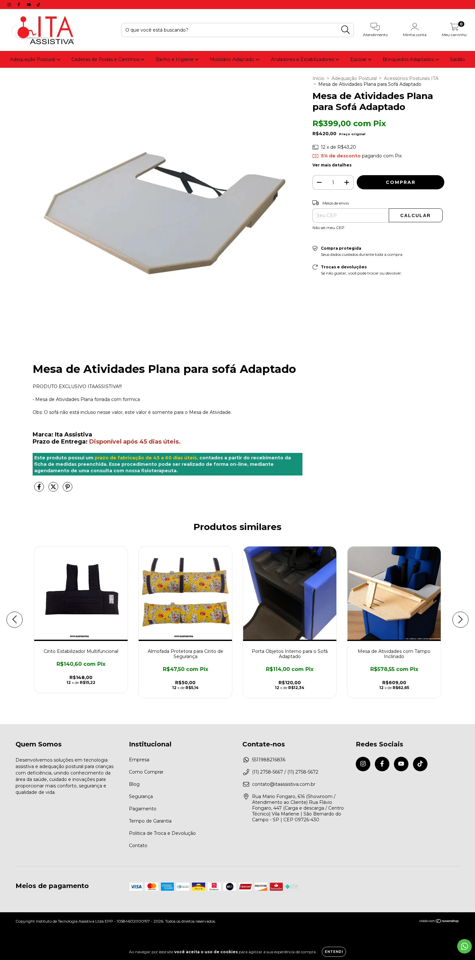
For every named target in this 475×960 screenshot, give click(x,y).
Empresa (139, 760)
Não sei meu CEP (328, 227)
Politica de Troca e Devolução (162, 833)
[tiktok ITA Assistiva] (38, 4)
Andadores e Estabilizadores (303, 59)
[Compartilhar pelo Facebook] (39, 489)
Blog (134, 784)
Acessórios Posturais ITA (411, 78)
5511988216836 (268, 760)
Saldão (457, 59)
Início (318, 78)
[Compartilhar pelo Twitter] (53, 489)
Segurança (141, 796)
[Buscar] (345, 29)
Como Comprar (146, 772)
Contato (138, 845)
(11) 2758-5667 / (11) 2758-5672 (285, 772)
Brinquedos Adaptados (409, 59)
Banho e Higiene (175, 59)
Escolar (359, 59)
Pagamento (142, 809)
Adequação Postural (33, 59)
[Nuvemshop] (439, 921)
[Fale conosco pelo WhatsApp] (464, 946)
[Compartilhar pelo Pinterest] (67, 489)
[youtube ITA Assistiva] (29, 4)
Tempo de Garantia (150, 821)
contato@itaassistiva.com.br (283, 784)
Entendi (334, 952)
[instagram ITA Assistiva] (10, 4)
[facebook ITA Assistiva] (19, 4)
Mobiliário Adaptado (233, 59)
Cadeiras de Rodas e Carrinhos (106, 59)
